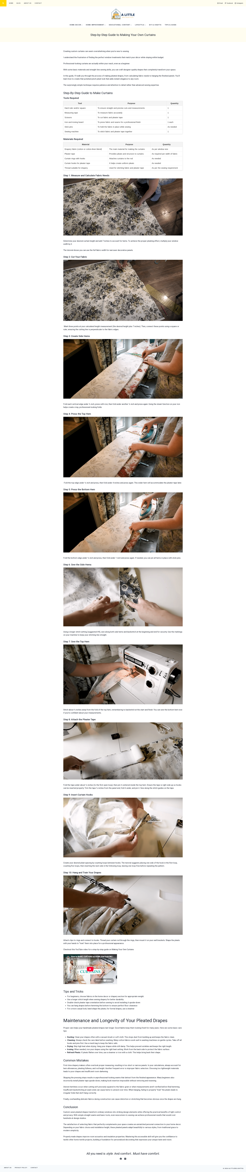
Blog (19, 3)
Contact (38, 3)
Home (11, 3)
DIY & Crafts (155, 25)
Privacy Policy (21, 1167)
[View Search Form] (3, 3)
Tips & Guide (170, 25)
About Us (27, 3)
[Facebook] (121, 1159)
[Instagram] (125, 1159)
